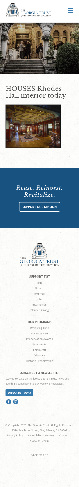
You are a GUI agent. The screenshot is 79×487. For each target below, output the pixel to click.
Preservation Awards (39, 339)
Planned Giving (39, 310)
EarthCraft (39, 350)
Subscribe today (19, 392)
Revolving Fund (39, 328)
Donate (39, 288)
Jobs (39, 299)
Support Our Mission (39, 207)
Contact (64, 435)
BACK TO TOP (39, 455)
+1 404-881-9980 (38, 441)
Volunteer (39, 293)
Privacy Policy (15, 435)
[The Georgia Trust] (28, 10)
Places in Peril (39, 333)
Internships (39, 304)
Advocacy (40, 355)
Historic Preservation (39, 361)
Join (39, 282)
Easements (39, 344)
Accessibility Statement (41, 435)
